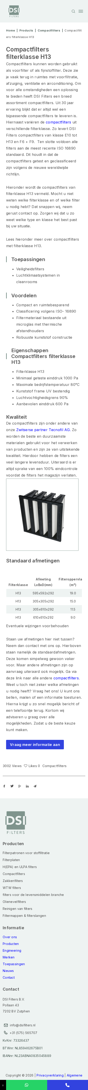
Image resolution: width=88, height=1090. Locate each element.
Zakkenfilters (13, 881)
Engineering (12, 950)
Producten (11, 944)
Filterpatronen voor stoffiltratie (26, 853)
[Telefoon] (67, 1085)
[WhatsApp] (26, 1085)
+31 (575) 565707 (23, 1033)
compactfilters (58, 122)
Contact (9, 977)
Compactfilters (54, 766)
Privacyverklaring (50, 1075)
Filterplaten (11, 860)
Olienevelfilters (14, 902)
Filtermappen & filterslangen (24, 916)
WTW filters (12, 888)
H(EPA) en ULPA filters (20, 867)
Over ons (10, 937)
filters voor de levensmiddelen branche (33, 895)
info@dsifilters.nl (22, 1025)
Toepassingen (14, 964)
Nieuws (8, 971)
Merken (9, 957)
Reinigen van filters (17, 909)
